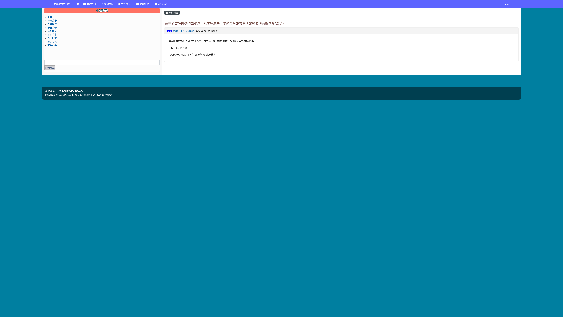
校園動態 (52, 41)
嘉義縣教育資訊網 (60, 3)
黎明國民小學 (178, 31)
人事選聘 (190, 31)
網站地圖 (108, 3)
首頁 (49, 17)
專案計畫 (52, 38)
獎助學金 (52, 34)
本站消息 (173, 12)
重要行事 (52, 45)
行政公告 (52, 20)
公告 (169, 31)
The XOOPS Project (101, 94)
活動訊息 (52, 31)
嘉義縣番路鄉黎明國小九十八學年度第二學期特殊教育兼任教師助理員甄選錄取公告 (224, 23)
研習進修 (52, 27)
